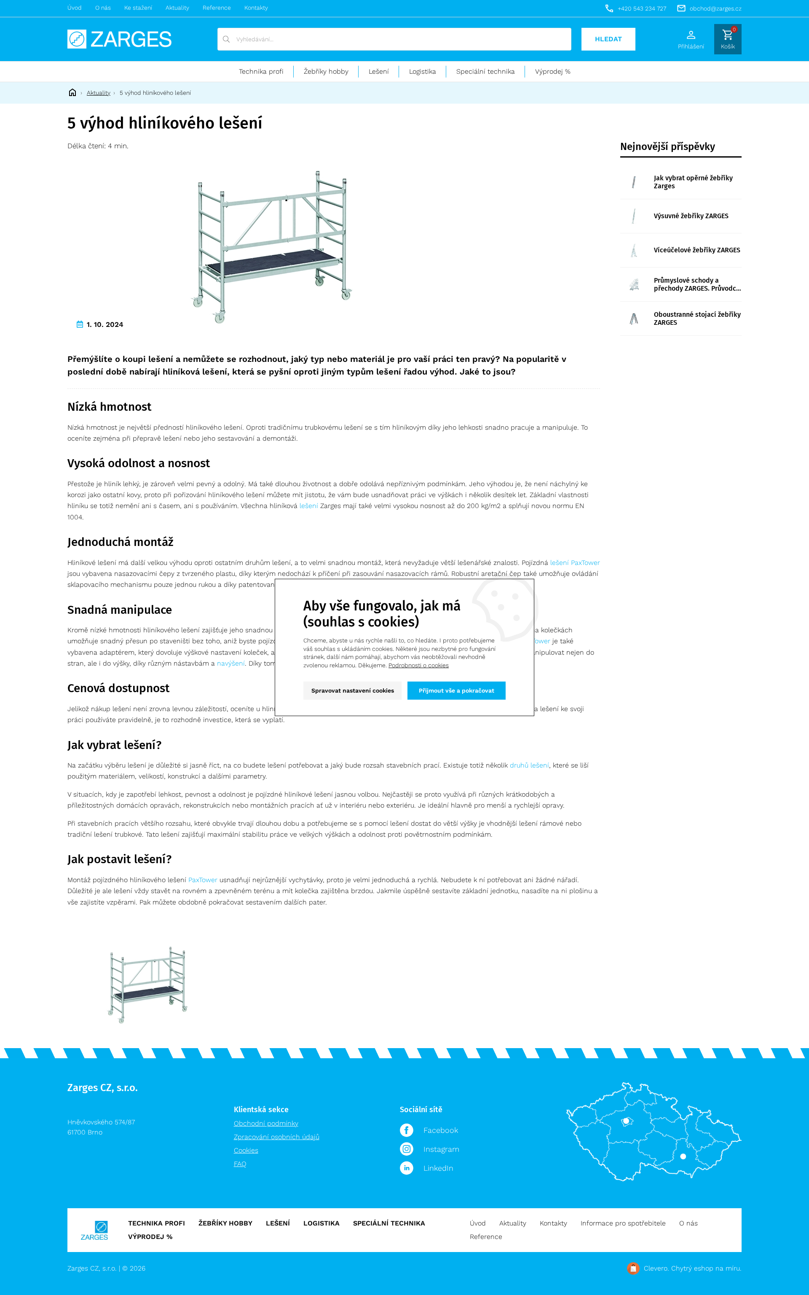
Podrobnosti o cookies (418, 665)
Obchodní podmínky (266, 1123)
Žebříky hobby (326, 71)
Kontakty (256, 7)
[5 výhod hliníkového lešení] (273, 246)
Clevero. (656, 1268)
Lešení (379, 71)
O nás (103, 7)
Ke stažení (138, 7)
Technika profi (261, 71)
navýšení (231, 663)
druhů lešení (529, 765)
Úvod (74, 7)
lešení (309, 506)
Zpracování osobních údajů (276, 1137)
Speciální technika (485, 71)
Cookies (246, 1150)
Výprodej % (553, 71)
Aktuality (177, 7)
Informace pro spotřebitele (623, 1223)
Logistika (422, 71)
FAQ (240, 1164)
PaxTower (202, 880)
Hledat (608, 39)
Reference (217, 7)
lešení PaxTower (575, 563)
